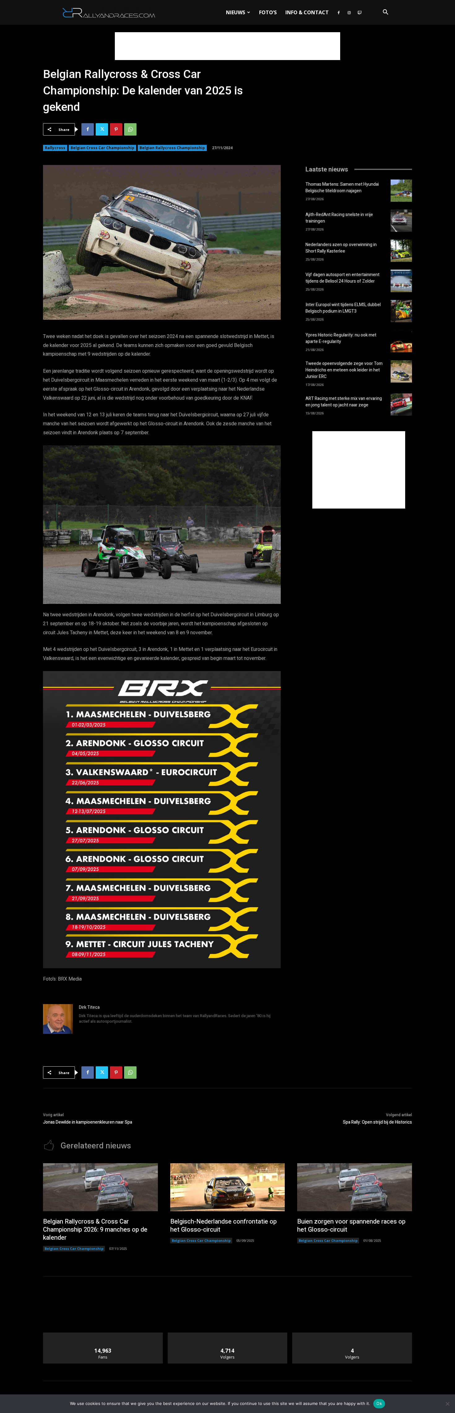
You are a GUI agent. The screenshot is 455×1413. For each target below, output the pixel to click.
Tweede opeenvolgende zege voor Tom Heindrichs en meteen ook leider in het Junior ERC (344, 370)
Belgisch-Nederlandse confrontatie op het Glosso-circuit (223, 1225)
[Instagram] (349, 12)
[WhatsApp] (130, 129)
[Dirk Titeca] (58, 1019)
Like (102, 1335)
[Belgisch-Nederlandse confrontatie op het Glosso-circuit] (227, 1187)
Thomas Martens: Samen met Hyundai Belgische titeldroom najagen (342, 187)
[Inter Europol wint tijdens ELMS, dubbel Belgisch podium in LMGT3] (401, 311)
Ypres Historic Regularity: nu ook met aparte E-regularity (341, 338)
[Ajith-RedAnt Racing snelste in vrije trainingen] (401, 221)
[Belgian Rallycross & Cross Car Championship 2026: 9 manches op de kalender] (100, 1187)
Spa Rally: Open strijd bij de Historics (377, 1122)
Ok (379, 1403)
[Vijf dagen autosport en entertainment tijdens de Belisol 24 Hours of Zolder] (401, 281)
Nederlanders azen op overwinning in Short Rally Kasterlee (341, 247)
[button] (385, 13)
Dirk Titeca (89, 1007)
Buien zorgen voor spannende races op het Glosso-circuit (351, 1225)
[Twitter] (102, 129)
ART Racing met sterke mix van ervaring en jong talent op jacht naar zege (344, 401)
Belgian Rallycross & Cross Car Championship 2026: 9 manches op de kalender (95, 1229)
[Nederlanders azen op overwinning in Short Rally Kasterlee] (401, 251)
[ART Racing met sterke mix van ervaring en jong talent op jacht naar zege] (401, 404)
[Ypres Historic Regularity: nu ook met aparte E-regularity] (401, 341)
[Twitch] (359, 12)
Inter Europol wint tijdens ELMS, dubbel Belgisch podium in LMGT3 (343, 307)
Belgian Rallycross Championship (172, 147)
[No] (447, 1404)
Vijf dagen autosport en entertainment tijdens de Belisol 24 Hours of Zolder (342, 277)
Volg (227, 1335)
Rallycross (55, 147)
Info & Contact (307, 12)
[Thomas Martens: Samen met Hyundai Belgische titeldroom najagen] (401, 191)
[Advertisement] (227, 46)
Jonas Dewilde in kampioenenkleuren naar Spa (87, 1122)
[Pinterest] (116, 129)
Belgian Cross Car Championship (102, 147)
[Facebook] (338, 12)
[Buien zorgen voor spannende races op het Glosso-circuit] (354, 1187)
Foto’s (268, 12)
